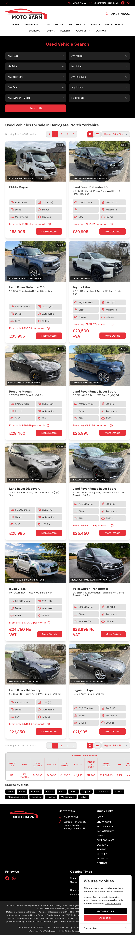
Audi (10, 791)
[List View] (97, 134)
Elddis (49, 791)
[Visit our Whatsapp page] (128, 3)
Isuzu (73, 791)
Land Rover (103, 791)
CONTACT (102, 863)
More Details (49, 231)
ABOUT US (102, 858)
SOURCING (102, 844)
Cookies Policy (113, 903)
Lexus (118, 791)
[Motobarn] (7, 3)
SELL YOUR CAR (105, 826)
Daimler (35, 791)
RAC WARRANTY (105, 831)
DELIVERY (102, 853)
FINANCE (101, 835)
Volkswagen (67, 796)
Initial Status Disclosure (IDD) (72, 931)
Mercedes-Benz (17, 796)
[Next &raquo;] (74, 134)
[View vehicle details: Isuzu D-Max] (35, 563)
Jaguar (86, 791)
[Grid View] (90, 134)
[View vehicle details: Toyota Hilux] (99, 261)
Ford (61, 791)
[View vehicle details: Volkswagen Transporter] (99, 563)
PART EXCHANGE (105, 840)
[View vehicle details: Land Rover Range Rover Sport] (99, 365)
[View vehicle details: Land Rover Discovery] (35, 463)
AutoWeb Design (47, 931)
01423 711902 (71, 817)
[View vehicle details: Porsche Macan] (35, 365)
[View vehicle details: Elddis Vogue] (35, 161)
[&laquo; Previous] (49, 134)
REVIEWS (102, 849)
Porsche (36, 796)
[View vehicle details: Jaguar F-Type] (99, 664)
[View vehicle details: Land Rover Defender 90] (99, 161)
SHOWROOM (104, 821)
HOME (100, 817)
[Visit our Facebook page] (122, 3)
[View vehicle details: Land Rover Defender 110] (35, 261)
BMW (22, 791)
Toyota (51, 796)
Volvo (83, 796)
